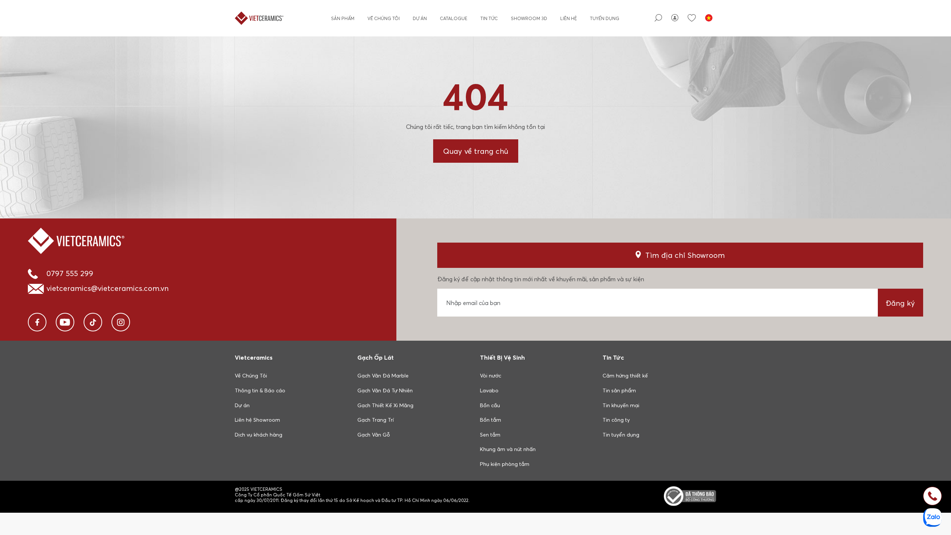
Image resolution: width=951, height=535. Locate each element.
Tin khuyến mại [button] (621, 405)
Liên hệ (568, 18)
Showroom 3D (529, 18)
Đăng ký (900, 303)
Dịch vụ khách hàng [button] (258, 434)
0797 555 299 (69, 273)
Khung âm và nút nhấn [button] (508, 449)
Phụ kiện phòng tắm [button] (504, 464)
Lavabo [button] (489, 390)
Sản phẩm (342, 18)
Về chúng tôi (383, 18)
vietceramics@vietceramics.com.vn (107, 288)
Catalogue (453, 18)
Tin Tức (489, 18)
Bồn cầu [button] (490, 405)
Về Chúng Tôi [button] (251, 375)
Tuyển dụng (604, 18)
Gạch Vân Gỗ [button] (373, 434)
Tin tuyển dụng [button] (621, 434)
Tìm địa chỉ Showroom (685, 255)
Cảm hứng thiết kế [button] (625, 375)
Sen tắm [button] (490, 434)
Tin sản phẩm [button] (619, 390)
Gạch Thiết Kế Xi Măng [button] (385, 405)
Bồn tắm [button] (490, 419)
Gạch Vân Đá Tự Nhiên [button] (385, 390)
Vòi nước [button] (490, 375)
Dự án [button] (242, 405)
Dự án (420, 18)
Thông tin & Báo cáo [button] (260, 390)
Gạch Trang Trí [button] (375, 419)
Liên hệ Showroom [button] (257, 419)
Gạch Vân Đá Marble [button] (383, 375)
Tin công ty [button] (616, 419)
